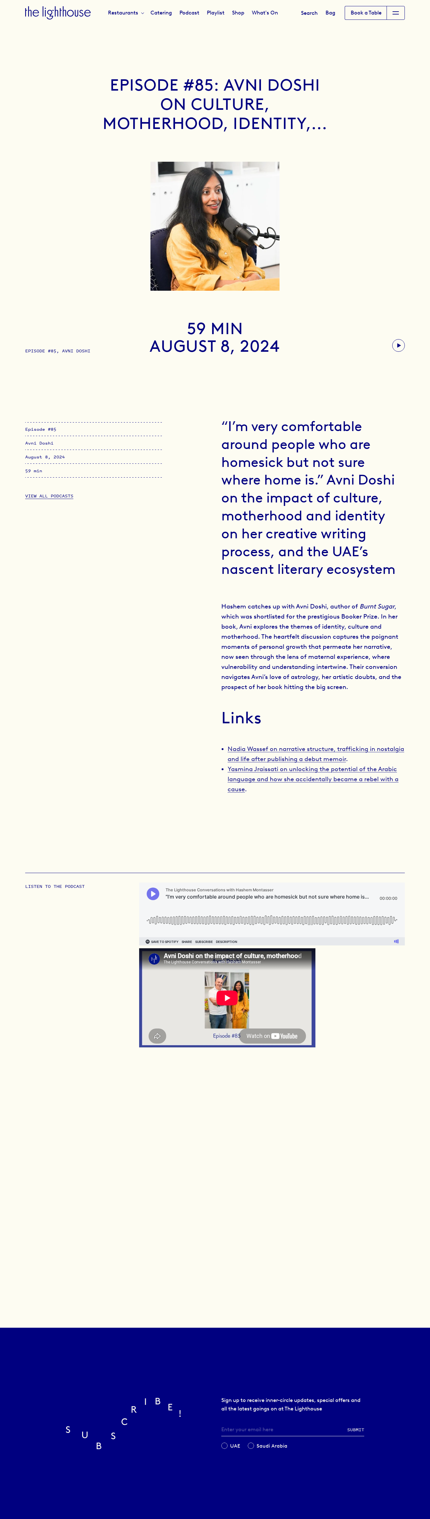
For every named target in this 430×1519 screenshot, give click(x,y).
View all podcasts (49, 495)
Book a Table (366, 12)
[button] (125, 12)
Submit (355, 1429)
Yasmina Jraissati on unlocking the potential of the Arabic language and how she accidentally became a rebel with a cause (313, 779)
